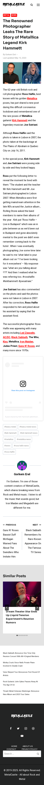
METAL (6, 15)
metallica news (24, 439)
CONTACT (11, 749)
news (7, 445)
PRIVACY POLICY (29, 749)
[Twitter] (18, 728)
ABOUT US (28, 746)
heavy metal (10, 426)
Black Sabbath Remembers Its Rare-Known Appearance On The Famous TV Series (32, 538)
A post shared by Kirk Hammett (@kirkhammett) (23, 417)
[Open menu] (38, 4)
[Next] (37, 607)
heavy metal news (27, 426)
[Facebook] (10, 728)
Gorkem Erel (11, 54)
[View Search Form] (31, 4)
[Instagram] (25, 728)
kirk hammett (10, 433)
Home (14, 746)
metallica (8, 439)
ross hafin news (21, 445)
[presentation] (22, 594)
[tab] (17, 635)
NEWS (14, 15)
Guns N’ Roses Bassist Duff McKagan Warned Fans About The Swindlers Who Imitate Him (11, 540)
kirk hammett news (28, 433)
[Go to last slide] (7, 607)
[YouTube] (22, 736)
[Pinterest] (33, 728)
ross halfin (9, 451)
